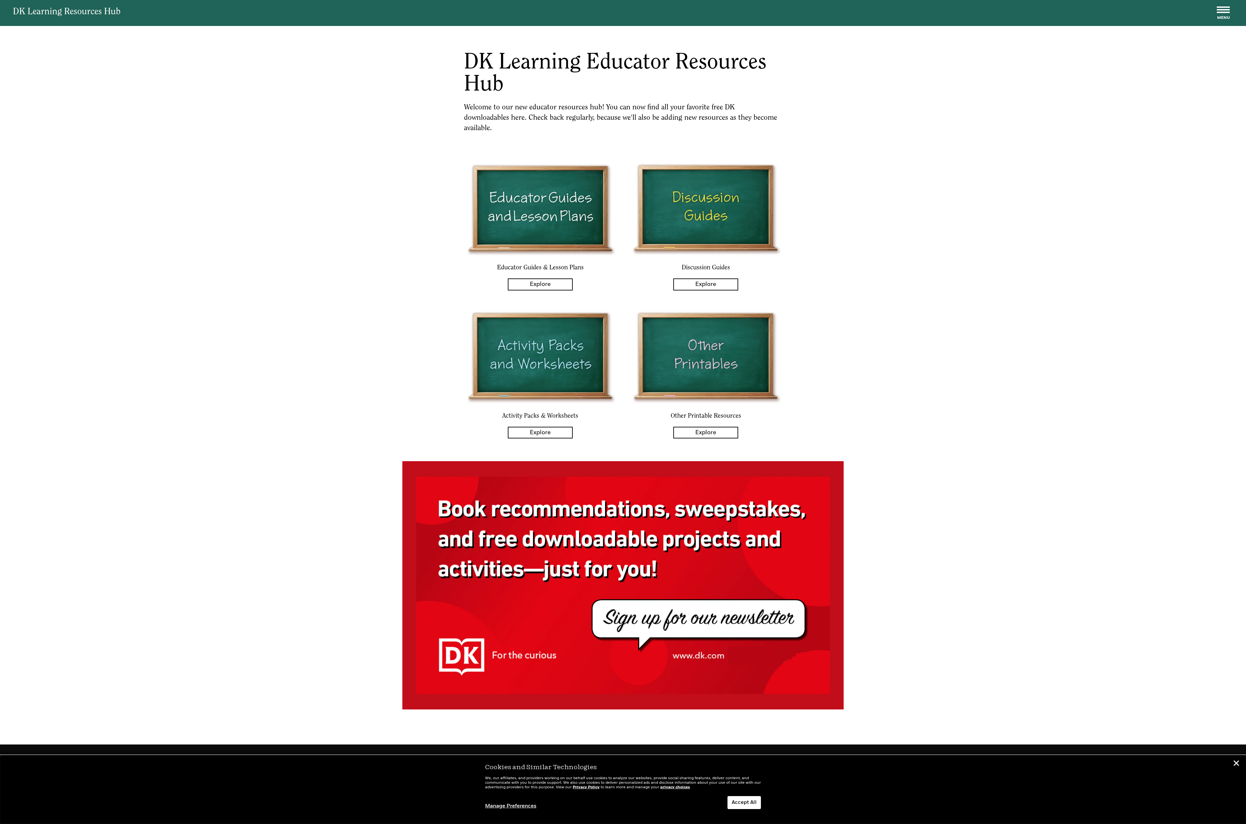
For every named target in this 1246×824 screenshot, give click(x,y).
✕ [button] (1236, 764)
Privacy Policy (586, 787)
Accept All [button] (744, 802)
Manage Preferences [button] (510, 806)
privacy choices (675, 787)
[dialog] (623, 789)
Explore (540, 284)
